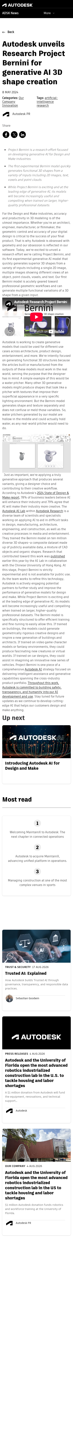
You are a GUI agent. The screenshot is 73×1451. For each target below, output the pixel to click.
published (58, 556)
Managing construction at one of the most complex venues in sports (37, 882)
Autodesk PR (21, 114)
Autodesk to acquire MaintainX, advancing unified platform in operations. (37, 858)
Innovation (10, 105)
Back (10, 32)
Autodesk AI (33, 669)
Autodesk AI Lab (13, 511)
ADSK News (10, 13)
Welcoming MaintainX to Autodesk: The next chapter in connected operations (37, 834)
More (47, 13)
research (43, 105)
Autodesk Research (49, 511)
